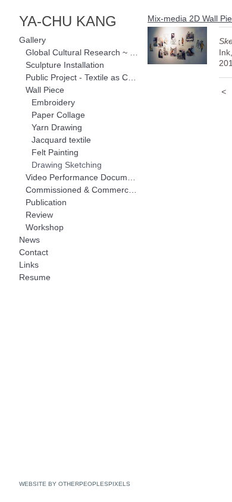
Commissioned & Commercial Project (82, 189)
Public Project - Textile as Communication (82, 77)
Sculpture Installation (65, 65)
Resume (35, 277)
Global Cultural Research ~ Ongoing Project (82, 52)
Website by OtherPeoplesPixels (74, 484)
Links (29, 264)
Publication (46, 202)
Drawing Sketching (67, 165)
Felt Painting (55, 152)
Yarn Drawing (57, 127)
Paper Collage (58, 115)
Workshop (45, 227)
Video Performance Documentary (82, 177)
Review (39, 214)
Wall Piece (45, 90)
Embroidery (53, 102)
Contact (33, 252)
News (29, 239)
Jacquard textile (61, 140)
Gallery (32, 40)
